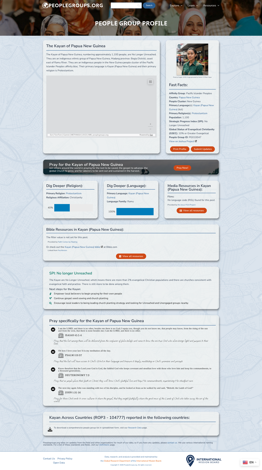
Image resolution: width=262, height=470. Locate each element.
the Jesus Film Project (186, 205)
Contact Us (49, 458)
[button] (180, 5)
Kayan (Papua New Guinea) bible (83, 247)
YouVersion (62, 250)
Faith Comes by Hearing (67, 242)
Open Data (59, 462)
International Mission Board (148, 461)
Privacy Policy (64, 458)
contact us (172, 442)
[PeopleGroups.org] (72, 5)
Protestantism (199, 113)
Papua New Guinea (189, 97)
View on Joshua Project (182, 141)
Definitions (104, 444)
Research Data (135, 427)
